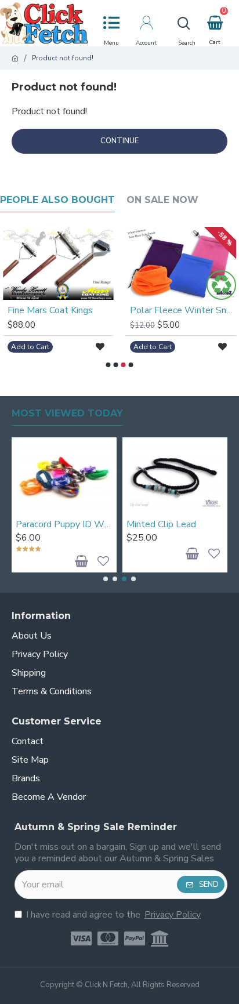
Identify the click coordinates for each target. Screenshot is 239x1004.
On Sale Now (162, 199)
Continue (119, 141)
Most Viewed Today (67, 413)
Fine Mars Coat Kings (50, 311)
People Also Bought (57, 199)
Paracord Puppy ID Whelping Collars (64, 525)
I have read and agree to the (113, 914)
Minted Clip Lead (161, 525)
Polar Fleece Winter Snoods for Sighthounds (183, 311)
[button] (108, 365)
